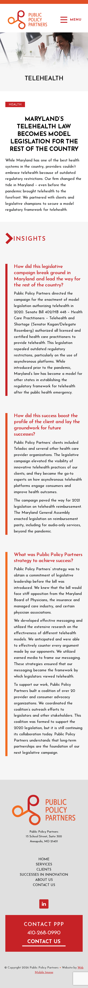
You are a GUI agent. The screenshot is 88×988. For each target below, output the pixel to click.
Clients (44, 869)
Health (15, 104)
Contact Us (44, 885)
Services (44, 864)
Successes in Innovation (44, 875)
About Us (44, 880)
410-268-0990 (43, 933)
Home (43, 859)
